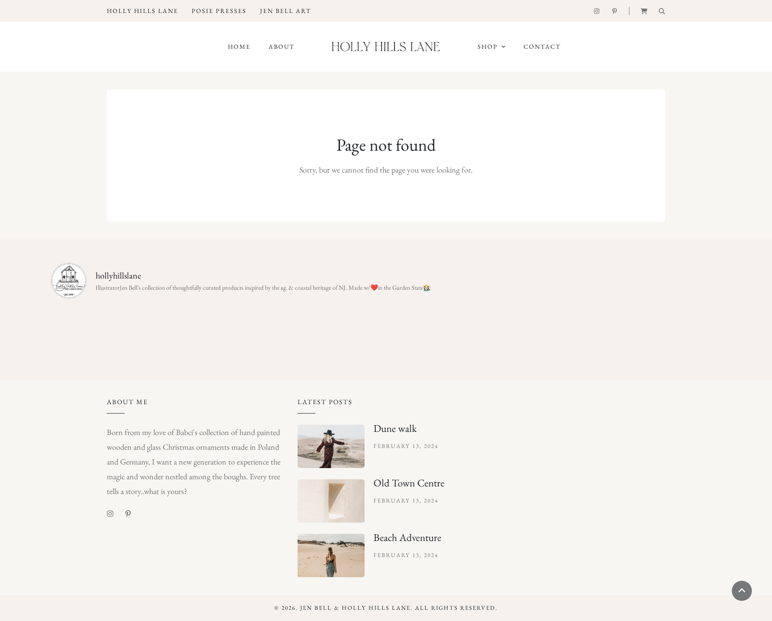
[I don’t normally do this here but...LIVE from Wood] (669, 333)
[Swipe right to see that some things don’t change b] (554, 331)
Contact (542, 46)
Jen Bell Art (285, 11)
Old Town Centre (409, 483)
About (281, 46)
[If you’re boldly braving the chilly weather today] (442, 331)
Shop (488, 46)
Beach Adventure (407, 537)
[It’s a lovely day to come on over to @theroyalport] (329, 331)
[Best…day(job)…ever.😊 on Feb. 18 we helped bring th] (103, 333)
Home (239, 46)
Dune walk (395, 428)
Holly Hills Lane (142, 11)
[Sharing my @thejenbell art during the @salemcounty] (217, 331)
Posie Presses (219, 11)
